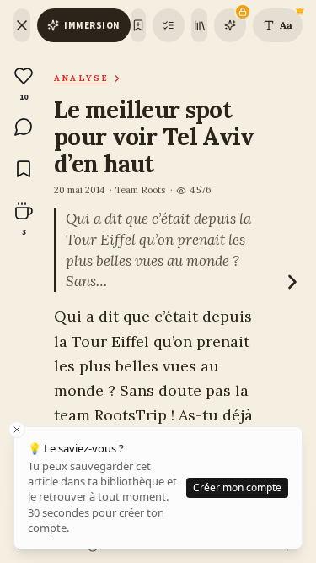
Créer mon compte (237, 487)
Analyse (81, 78)
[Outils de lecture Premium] (230, 25)
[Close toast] (16, 429)
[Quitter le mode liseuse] (21, 25)
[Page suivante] (292, 282)
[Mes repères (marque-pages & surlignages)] (169, 25)
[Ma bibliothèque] (199, 25)
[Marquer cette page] (139, 25)
